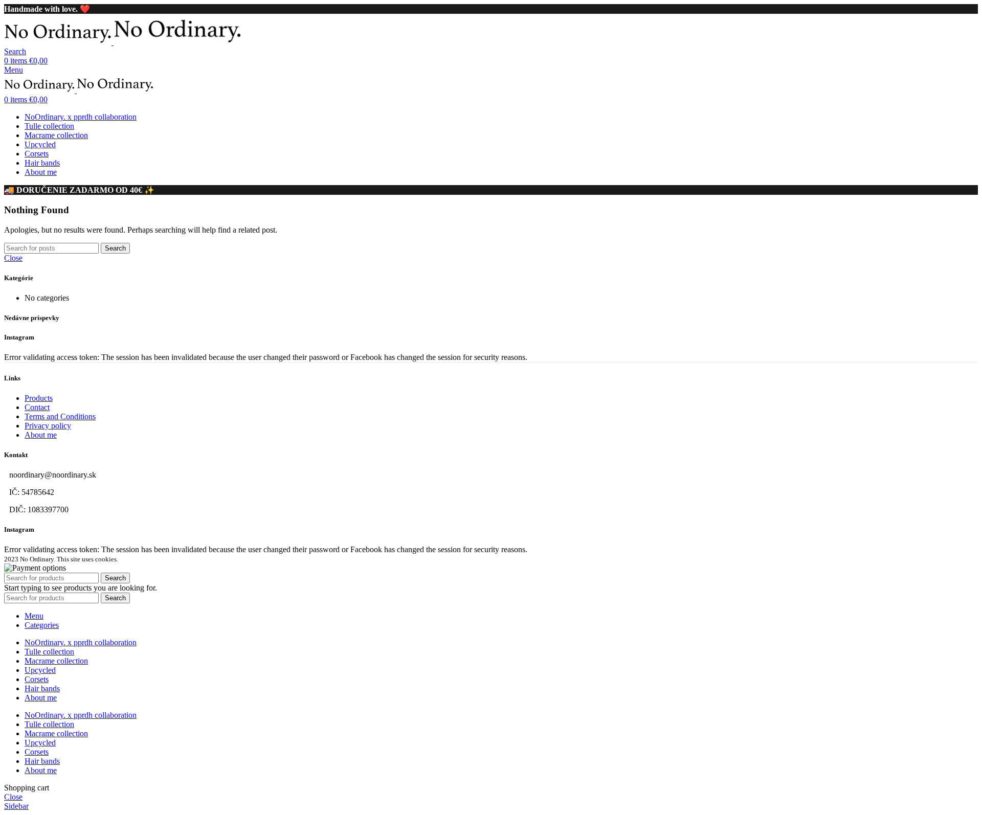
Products (39, 398)
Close (13, 258)
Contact (37, 407)
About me (41, 435)
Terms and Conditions (60, 416)
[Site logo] (59, 42)
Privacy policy (48, 425)
